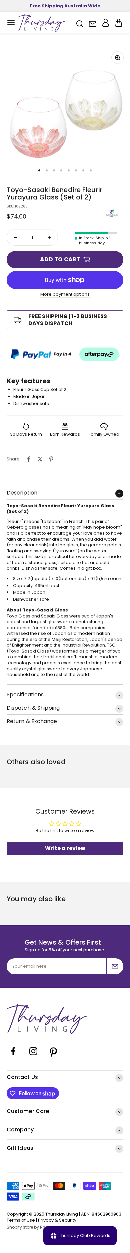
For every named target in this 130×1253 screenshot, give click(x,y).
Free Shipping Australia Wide (65, 6)
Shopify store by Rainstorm (34, 1227)
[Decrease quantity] (15, 237)
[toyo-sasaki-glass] (111, 213)
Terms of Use (21, 1220)
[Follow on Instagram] (33, 1056)
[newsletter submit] (115, 966)
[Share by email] (62, 459)
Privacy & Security (57, 1220)
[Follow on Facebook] (13, 1056)
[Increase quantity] (49, 237)
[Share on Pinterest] (51, 459)
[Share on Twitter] (40, 459)
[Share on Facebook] (28, 459)
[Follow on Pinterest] (53, 1056)
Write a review (65, 848)
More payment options (65, 294)
